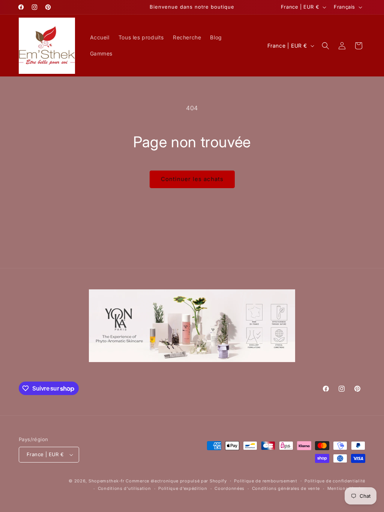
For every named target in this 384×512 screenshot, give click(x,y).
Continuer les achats (192, 179)
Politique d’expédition (182, 488)
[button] (325, 45)
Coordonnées (229, 488)
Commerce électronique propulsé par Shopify (176, 481)
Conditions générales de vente (286, 488)
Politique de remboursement (265, 481)
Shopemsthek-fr (106, 481)
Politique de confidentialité (334, 481)
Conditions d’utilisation (124, 488)
